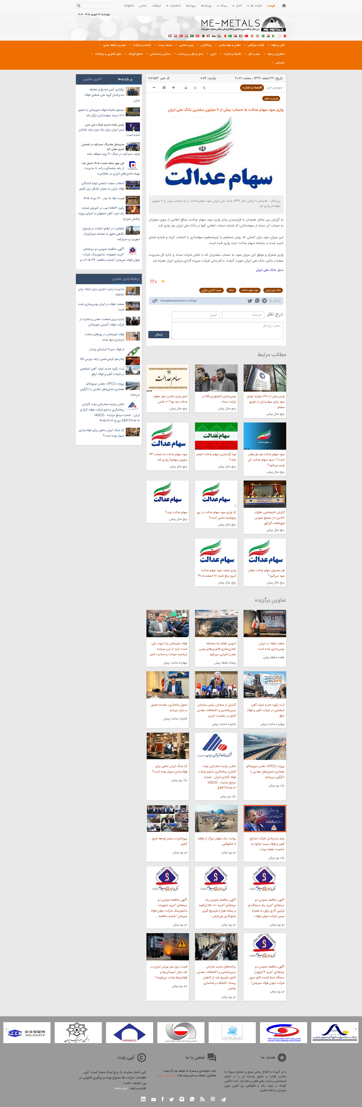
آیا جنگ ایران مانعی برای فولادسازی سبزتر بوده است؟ (169, 769)
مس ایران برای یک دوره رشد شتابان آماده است (109, 132)
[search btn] (78, 6)
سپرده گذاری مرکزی (211, 290)
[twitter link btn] (171, 1100)
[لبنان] (251, 35)
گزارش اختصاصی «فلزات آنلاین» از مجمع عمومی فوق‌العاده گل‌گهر (269, 518)
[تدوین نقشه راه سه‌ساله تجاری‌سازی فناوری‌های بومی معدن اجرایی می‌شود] (216, 623)
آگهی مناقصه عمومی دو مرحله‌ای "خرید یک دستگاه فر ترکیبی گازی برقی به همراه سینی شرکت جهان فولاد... (266, 908)
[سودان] (219, 35)
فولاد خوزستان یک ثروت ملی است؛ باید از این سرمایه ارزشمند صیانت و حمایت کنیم (168, 649)
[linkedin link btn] (143, 1099)
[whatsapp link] (257, 301)
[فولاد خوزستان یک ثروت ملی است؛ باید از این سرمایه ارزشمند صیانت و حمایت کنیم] (167, 623)
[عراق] (235, 35)
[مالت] (224, 35)
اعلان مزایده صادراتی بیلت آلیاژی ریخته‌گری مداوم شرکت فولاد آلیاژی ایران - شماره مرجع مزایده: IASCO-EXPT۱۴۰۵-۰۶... (217, 777)
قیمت (271, 5)
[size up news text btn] (173, 88)
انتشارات (175, 5)
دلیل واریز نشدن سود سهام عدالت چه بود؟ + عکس (170, 399)
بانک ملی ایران (266, 270)
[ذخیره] (204, 87)
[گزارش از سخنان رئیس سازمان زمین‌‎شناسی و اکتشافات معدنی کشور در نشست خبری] (216, 685)
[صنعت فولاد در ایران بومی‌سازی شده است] (265, 623)
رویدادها (206, 5)
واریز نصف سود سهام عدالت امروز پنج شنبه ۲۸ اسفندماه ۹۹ (217, 573)
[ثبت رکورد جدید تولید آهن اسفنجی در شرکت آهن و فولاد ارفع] (265, 685)
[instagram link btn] (182, 1099)
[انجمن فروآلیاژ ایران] (282, 1032)
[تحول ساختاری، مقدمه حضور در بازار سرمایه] (167, 685)
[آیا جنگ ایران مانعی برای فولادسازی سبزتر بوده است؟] (167, 746)
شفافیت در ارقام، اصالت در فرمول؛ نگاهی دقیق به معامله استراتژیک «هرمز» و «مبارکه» (111, 234)
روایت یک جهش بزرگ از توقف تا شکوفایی (216, 841)
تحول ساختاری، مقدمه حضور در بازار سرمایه (169, 707)
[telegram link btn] (223, 1100)
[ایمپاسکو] (180, 1032)
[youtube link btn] (153, 1100)
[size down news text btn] (154, 88)
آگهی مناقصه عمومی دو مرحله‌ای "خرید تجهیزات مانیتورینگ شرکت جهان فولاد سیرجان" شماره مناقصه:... (169, 908)
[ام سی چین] (77, 1032)
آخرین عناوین (92, 79)
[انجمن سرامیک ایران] (129, 1032)
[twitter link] (249, 301)
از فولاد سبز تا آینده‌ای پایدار (106, 349)
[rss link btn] (202, 1099)
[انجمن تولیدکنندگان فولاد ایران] (231, 1032)
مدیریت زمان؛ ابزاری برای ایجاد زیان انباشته (101, 292)
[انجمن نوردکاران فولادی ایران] (334, 1032)
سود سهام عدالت (249, 290)
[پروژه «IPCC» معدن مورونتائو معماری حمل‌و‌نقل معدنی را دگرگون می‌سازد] (265, 746)
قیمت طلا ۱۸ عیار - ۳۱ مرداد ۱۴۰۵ (104, 198)
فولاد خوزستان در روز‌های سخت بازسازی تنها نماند (104, 337)
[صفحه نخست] (284, 5)
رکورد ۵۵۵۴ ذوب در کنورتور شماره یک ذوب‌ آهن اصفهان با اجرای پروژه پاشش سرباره (109, 213)
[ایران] (257, 35)
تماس (142, 5)
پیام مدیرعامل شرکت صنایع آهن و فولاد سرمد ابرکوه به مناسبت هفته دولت (267, 844)
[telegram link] (264, 301)
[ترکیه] (181, 35)
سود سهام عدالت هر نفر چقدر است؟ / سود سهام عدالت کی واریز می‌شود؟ (266, 460)
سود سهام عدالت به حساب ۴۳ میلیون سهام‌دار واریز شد (168, 457)
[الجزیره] (273, 35)
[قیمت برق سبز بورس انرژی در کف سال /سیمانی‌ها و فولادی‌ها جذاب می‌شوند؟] (167, 946)
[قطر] (202, 35)
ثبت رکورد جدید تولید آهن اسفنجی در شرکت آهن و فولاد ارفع (265, 710)
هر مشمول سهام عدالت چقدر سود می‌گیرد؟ (266, 573)
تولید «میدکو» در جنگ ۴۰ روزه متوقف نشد (113, 154)
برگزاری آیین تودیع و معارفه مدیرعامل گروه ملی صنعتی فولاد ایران (112, 95)
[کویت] (241, 35)
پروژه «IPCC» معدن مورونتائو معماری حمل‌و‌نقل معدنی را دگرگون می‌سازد (265, 772)
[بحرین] (284, 35)
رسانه (223, 5)
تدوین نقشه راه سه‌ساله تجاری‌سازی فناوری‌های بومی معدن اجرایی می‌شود (217, 649)
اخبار (239, 5)
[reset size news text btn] (163, 88)
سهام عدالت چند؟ (176, 512)
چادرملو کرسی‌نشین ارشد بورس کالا (102, 359)
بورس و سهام (271, 98)
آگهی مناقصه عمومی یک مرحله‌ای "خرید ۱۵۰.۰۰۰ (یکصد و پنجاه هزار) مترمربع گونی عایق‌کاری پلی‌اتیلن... (217, 908)
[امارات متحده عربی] (170, 35)
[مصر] (268, 35)
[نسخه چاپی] (186, 87)
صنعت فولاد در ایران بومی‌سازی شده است (271, 646)
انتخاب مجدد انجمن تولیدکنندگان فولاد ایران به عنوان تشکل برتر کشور (101, 186)
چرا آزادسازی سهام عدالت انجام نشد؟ (216, 457)
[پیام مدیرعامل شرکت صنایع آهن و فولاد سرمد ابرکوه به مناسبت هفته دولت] (265, 818)
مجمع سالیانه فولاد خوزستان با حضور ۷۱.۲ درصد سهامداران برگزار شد (101, 112)
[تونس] (197, 35)
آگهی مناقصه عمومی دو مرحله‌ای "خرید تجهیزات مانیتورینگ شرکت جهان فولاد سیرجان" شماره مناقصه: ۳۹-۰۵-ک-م (110, 255)
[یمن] (175, 35)
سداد (231, 290)
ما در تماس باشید (167, 1075)
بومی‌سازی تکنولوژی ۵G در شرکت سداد (219, 399)
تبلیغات (156, 5)
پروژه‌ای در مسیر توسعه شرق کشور (169, 841)
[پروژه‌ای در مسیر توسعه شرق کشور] (167, 818)
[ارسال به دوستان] (195, 87)
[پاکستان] (262, 35)
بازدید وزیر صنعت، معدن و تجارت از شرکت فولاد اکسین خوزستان (102, 322)
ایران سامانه (121, 1088)
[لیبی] (230, 35)
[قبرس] (279, 35)
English (129, 6)
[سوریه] (186, 35)
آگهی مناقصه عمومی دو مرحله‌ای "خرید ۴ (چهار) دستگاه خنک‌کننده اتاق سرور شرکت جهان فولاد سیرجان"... (266, 975)
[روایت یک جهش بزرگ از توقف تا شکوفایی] (216, 818)
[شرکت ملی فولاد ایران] (26, 1032)
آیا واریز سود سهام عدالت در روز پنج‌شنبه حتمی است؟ (216, 515)
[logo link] (243, 26)
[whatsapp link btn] (192, 1099)
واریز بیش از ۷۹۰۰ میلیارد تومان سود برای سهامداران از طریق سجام (266, 402)
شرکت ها (256, 5)
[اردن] (208, 35)
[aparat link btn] (212, 1099)
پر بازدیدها (125, 79)
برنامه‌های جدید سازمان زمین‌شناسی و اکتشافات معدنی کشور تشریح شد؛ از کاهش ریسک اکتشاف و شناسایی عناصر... (216, 977)
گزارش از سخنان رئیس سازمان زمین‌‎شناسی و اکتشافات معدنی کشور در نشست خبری (216, 710)
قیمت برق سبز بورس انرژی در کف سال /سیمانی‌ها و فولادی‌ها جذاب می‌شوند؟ (168, 972)
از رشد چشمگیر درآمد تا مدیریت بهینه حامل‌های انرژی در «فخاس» (112, 171)
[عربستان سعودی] (192, 35)
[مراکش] (246, 35)
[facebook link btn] (163, 1099)
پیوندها (190, 5)
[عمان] (213, 35)
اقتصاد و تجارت (252, 87)
